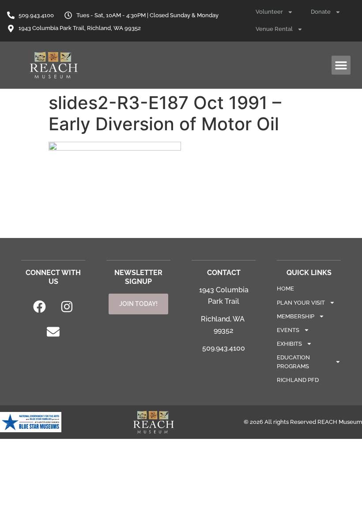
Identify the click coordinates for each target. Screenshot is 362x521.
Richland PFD (298, 380)
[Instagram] (67, 306)
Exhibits (289, 343)
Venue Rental (274, 29)
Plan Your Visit (301, 302)
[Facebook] (39, 306)
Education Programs (293, 361)
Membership (295, 316)
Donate (321, 11)
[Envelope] (53, 332)
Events (288, 330)
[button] (341, 65)
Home (285, 288)
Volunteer (269, 11)
